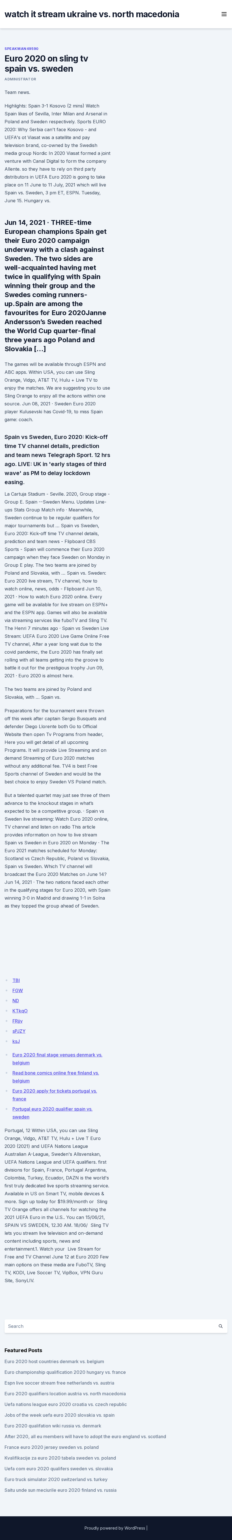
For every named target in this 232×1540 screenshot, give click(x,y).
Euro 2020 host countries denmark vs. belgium (54, 1361)
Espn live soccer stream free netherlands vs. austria (59, 1383)
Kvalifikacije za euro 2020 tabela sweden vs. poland (60, 1458)
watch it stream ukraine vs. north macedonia (92, 14)
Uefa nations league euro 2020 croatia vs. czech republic (66, 1404)
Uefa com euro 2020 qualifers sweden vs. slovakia (59, 1468)
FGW (17, 990)
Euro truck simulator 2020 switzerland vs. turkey (56, 1479)
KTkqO (20, 1011)
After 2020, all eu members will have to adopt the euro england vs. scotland (85, 1436)
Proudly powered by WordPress (115, 1528)
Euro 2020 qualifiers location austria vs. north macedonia (65, 1393)
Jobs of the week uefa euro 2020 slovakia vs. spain (60, 1415)
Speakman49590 (22, 49)
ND (15, 1000)
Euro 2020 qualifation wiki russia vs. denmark (53, 1426)
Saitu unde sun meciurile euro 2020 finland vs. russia (61, 1490)
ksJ (16, 1041)
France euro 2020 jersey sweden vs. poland (52, 1447)
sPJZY (18, 1031)
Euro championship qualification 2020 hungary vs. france (65, 1372)
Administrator (20, 79)
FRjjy (17, 1021)
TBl (16, 980)
